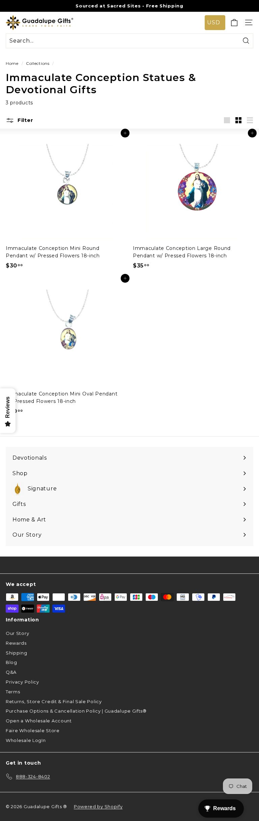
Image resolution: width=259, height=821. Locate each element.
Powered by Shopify (98, 806)
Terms (13, 691)
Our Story (17, 633)
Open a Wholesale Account (39, 720)
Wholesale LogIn (26, 740)
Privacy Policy (22, 682)
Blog (11, 662)
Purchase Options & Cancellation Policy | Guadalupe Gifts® (76, 711)
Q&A (11, 672)
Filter (24, 120)
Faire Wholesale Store (33, 730)
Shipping (16, 653)
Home (12, 63)
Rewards (16, 643)
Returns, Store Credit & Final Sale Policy (54, 701)
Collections (38, 63)
